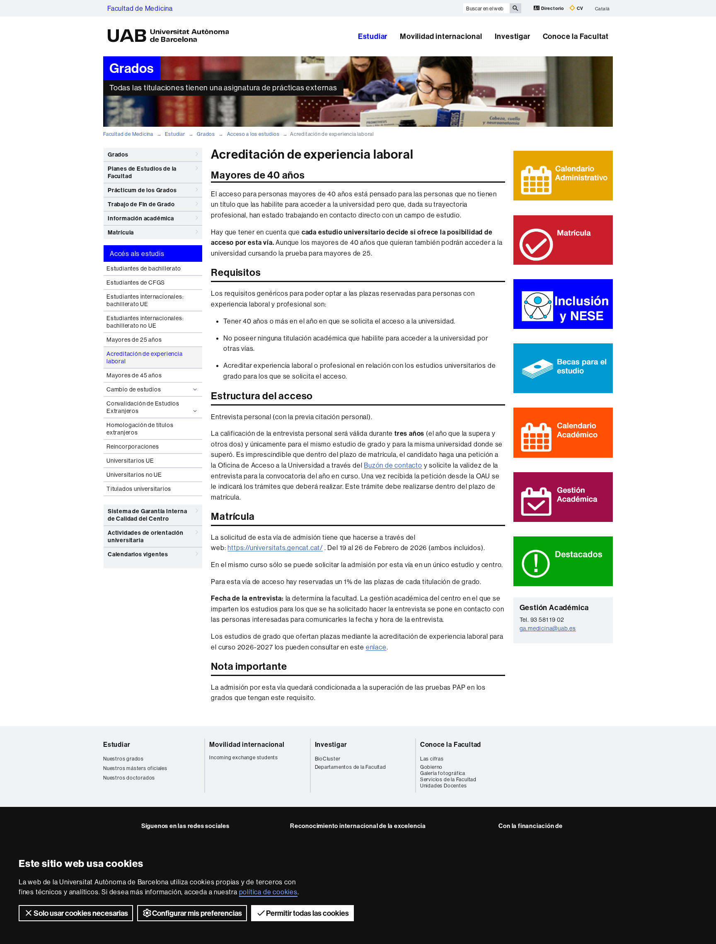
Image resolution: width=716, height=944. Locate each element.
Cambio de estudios (133, 389)
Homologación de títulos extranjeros (139, 428)
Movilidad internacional (441, 36)
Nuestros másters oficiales (135, 768)
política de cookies (268, 892)
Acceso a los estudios (253, 134)
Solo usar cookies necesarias (81, 913)
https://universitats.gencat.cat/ (275, 547)
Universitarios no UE (134, 474)
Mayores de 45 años (134, 375)
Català (602, 8)
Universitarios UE (130, 460)
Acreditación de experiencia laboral (144, 357)
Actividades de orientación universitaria (146, 536)
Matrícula (121, 232)
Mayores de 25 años (134, 339)
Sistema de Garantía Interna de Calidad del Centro (147, 514)
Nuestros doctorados (129, 778)
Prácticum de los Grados (142, 190)
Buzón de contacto (393, 465)
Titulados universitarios (138, 489)
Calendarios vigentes (138, 554)
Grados (206, 134)
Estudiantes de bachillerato (143, 268)
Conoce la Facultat (576, 36)
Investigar (512, 36)
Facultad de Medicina (140, 8)
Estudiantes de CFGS (135, 282)
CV (579, 8)
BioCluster (328, 759)
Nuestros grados (123, 759)
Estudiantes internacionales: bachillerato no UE (145, 321)
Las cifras (432, 759)
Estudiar (372, 36)
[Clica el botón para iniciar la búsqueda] (515, 8)
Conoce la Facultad (450, 744)
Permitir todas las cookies (307, 913)
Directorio (552, 8)
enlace (376, 647)
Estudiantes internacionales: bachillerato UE (145, 300)
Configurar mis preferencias (197, 913)
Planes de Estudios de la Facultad (142, 172)
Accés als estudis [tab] (137, 253)
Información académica (141, 218)
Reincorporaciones (132, 446)
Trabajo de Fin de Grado (141, 204)
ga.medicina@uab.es (548, 628)
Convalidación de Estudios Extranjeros (142, 407)
